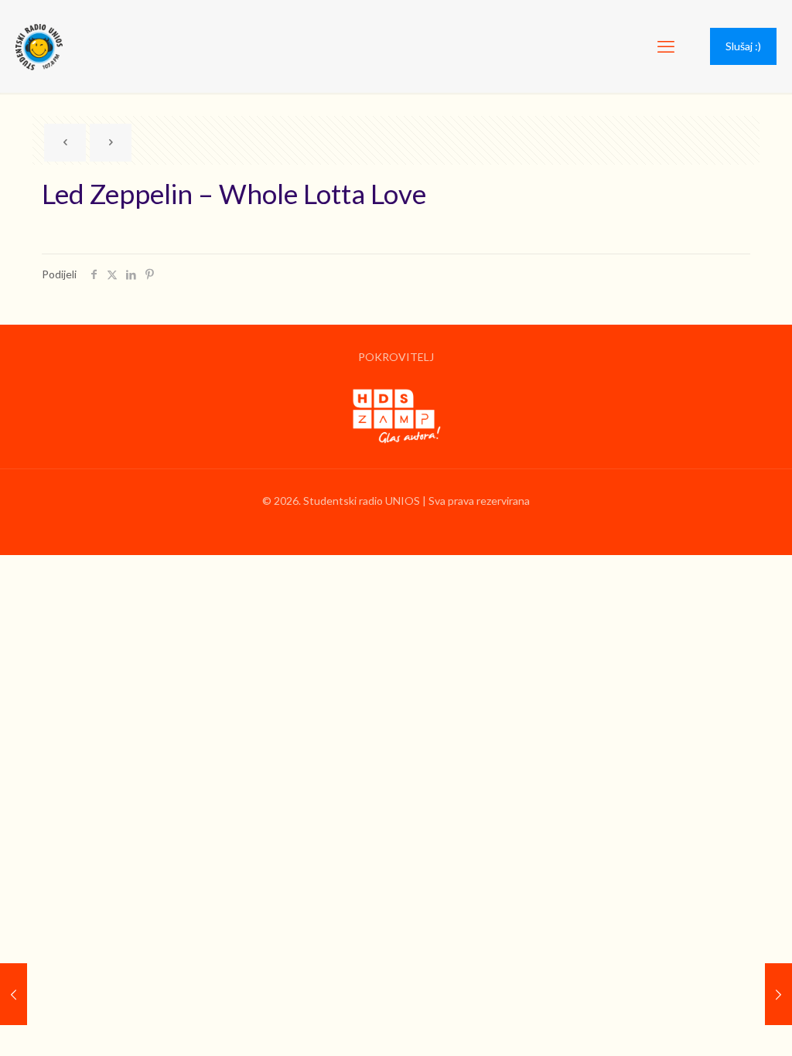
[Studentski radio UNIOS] (39, 46)
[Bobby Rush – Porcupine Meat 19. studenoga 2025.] (778, 994)
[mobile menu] (666, 46)
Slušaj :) (743, 46)
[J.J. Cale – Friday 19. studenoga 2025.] (13, 994)
